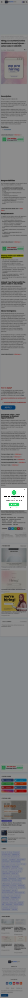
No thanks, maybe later (14, 507)
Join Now (15, 504)
